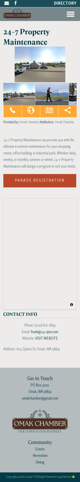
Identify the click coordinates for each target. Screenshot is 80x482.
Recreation (40, 456)
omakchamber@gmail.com (40, 398)
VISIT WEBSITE (46, 338)
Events (40, 449)
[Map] (40, 254)
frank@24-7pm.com (44, 332)
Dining (40, 462)
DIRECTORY (65, 3)
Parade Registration (40, 180)
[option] (40, 64)
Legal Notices (64, 477)
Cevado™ (29, 477)
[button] (12, 111)
